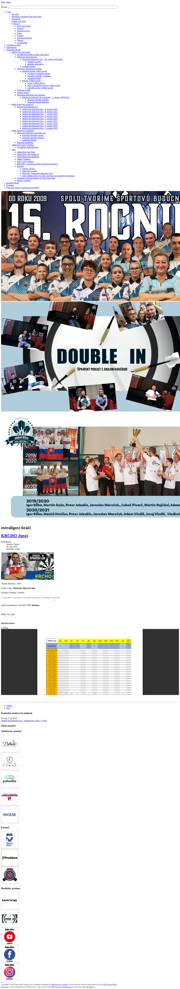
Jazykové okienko (24, 38)
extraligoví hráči (34, 78)
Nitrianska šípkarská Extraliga (29, 69)
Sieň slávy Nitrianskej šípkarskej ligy (37, 173)
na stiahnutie (22, 43)
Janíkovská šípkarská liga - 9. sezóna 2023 (39, 109)
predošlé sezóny (28, 66)
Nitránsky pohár (23, 90)
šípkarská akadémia (25, 142)
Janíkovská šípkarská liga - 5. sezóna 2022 (39, 119)
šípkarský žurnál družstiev (38, 102)
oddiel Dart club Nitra (21, 52)
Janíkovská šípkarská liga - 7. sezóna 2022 (39, 114)
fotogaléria (16, 19)
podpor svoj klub (19, 21)
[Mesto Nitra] (9, 848)
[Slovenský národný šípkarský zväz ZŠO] (9, 883)
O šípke (20, 35)
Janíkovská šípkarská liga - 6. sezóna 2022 (39, 116)
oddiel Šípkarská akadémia (23, 131)
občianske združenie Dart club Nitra (27, 16)
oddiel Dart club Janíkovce (23, 104)
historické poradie (29, 171)
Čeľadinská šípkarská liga (27, 147)
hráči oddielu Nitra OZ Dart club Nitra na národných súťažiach (48, 176)
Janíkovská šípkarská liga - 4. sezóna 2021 (39, 121)
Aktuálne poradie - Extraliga (39, 76)
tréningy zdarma (23, 180)
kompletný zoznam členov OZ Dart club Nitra (36, 178)
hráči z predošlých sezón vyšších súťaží (43, 85)
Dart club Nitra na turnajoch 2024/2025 (22, 188)
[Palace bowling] (9, 751)
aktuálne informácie (35, 64)
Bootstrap (4, 987)
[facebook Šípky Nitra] (9, 962)
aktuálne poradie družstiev (38, 100)
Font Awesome (67, 987)
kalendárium (11, 47)
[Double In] (9, 926)
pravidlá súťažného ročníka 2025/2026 (33, 54)
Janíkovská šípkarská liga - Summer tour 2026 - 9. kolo (24, 721)
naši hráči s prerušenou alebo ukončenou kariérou (37, 164)
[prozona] (9, 865)
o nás (8, 12)
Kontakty (10, 185)
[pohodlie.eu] (9, 787)
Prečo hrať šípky (24, 26)
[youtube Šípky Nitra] (9, 944)
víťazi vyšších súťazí (36, 83)
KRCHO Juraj (14, 535)
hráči (14, 150)
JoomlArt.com (56, 984)
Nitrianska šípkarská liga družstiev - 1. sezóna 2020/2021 (46, 97)
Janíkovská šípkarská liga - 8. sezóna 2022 (39, 112)
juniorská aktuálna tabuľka (33, 138)
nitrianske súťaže (13, 50)
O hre (19, 33)
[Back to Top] (2, 982)
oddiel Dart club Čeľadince (23, 145)
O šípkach (16, 24)
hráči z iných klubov (25, 161)
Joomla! (65, 984)
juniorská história (29, 140)
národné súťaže (12, 183)
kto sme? (15, 14)
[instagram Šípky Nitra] (9, 979)
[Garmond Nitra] (9, 805)
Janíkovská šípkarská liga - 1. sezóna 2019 (39, 128)
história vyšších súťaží (31, 81)
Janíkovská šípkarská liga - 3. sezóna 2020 (39, 123)
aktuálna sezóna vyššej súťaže (34, 71)
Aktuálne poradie (13, 45)
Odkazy (20, 40)
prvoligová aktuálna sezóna (38, 73)
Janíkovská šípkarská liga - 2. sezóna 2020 (39, 126)
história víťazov (28, 169)
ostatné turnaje (23, 92)
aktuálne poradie (34, 62)
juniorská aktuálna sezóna (32, 135)
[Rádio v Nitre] (9, 909)
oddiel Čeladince (24, 159)
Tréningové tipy (23, 31)
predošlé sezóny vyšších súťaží (40, 88)
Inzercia (20, 28)
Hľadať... (5, 7)
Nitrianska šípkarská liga (27, 57)
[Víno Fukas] (9, 769)
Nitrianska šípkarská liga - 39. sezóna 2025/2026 (42, 59)
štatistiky (20, 166)
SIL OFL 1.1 (90, 987)
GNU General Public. (110, 984)
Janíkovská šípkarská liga (27, 107)
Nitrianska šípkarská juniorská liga (31, 133)
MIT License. (56, 987)
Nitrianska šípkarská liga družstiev (31, 95)
